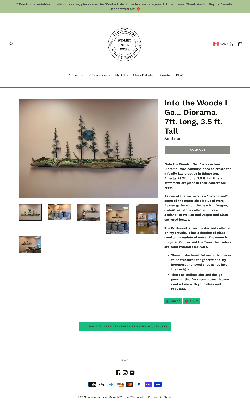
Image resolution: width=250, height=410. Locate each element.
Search (125, 360)
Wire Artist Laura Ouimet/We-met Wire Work (115, 397)
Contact (74, 75)
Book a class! (98, 75)
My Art (120, 75)
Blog (179, 75)
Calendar (164, 75)
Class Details (143, 75)
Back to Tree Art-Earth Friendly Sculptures (128, 326)
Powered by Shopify (160, 397)
